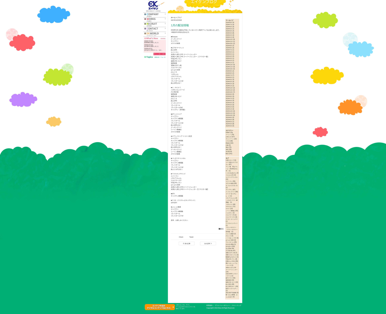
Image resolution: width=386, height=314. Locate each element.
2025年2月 (229, 60)
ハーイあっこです (231, 238)
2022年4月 (229, 124)
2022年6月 (229, 119)
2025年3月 (229, 58)
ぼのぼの (174, 202)
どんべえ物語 (230, 233)
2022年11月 (229, 113)
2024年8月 (229, 73)
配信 (222, 229)
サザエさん (229, 206)
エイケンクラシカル (232, 177)
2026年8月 (229, 22)
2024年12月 (229, 64)
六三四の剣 (229, 250)
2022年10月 (229, 115)
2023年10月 (229, 92)
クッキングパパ (176, 39)
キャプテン (175, 41)
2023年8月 (229, 96)
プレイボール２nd (177, 81)
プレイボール (175, 79)
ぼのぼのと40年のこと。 (151, 50)
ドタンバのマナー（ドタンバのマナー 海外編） (232, 229)
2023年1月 (229, 109)
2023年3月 (229, 105)
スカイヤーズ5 (230, 215)
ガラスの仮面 (175, 43)
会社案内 (146, 46)
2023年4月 (229, 102)
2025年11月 (229, 41)
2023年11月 (229, 90)
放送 (227, 149)
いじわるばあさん (231, 173)
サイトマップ (236, 305)
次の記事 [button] (207, 243)
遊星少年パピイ (176, 61)
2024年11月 (229, 67)
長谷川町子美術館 (231, 292)
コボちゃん (229, 204)
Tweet (191, 237)
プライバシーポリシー (222, 305)
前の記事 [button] (187, 243)
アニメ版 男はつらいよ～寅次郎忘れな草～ (232, 169)
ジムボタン (229, 213)
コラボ (228, 141)
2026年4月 (229, 31)
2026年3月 (229, 33)
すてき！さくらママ (232, 219)
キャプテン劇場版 (177, 118)
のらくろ (174, 72)
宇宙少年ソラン (176, 182)
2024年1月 (229, 86)
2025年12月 (229, 39)
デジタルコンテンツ (232, 223)
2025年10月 (229, 43)
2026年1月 (229, 37)
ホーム (173, 17)
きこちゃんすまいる (232, 185)
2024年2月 (229, 83)
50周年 (228, 132)
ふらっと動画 (176, 207)
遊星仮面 (174, 63)
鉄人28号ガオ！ (176, 83)
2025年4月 (229, 56)
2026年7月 (229, 24)
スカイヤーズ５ (176, 180)
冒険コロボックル (231, 255)
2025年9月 (229, 45)
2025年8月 (229, 48)
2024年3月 (229, 81)
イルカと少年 (230, 175)
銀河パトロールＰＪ (232, 288)
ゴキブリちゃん (176, 178)
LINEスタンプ (230, 160)
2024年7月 (229, 75)
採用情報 (146, 42)
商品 (227, 147)
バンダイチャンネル (178, 158)
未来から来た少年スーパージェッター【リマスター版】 (190, 189)
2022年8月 (229, 117)
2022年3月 (229, 126)
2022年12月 (229, 111)
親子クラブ (229, 278)
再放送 (228, 143)
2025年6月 (229, 52)
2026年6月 (229, 26)
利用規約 (209, 305)
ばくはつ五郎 (175, 185)
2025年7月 (229, 50)
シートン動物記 (176, 129)
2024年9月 (229, 71)
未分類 (228, 151)
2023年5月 (229, 100)
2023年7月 (229, 98)
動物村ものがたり (231, 257)
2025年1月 (229, 62)
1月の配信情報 (180, 25)
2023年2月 (229, 107)
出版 (227, 145)
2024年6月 (229, 77)
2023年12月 (229, 88)
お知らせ (228, 137)
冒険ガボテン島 (230, 252)
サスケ (228, 208)
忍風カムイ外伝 (230, 261)
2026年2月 (229, 35)
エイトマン (175, 176)
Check (181, 237)
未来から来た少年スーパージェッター (184, 187)
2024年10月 (229, 69)
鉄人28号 (174, 50)
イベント (228, 134)
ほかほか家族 (230, 244)
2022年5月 (229, 121)
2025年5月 (229, 54)
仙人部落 (228, 248)
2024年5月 (229, 79)
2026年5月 (229, 29)
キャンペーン (230, 139)
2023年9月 (229, 94)
